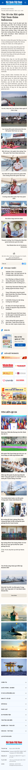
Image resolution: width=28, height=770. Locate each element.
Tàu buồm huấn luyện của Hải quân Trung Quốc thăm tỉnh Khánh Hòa (12, 499)
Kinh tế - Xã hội (5, 698)
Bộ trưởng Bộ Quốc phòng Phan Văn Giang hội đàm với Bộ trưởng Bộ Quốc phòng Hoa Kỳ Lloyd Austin (13, 521)
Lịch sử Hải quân (6, 736)
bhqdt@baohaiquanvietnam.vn (14, 259)
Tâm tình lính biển (6, 720)
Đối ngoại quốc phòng (7, 8)
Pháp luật (4, 709)
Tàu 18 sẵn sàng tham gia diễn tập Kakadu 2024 (11, 566)
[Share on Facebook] (23, 264)
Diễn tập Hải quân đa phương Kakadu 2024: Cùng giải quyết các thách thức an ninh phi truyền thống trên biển (13, 476)
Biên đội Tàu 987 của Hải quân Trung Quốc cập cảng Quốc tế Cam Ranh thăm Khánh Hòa (13, 589)
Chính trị (4, 682)
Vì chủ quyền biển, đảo (8, 693)
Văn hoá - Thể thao (7, 731)
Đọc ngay (20, 345)
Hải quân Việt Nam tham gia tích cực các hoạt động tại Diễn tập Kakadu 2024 (13, 454)
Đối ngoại (4, 704)
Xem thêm (14, 595)
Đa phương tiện (6, 714)
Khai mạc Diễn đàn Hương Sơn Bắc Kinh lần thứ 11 (13, 433)
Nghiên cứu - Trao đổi (7, 725)
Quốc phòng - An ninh (7, 687)
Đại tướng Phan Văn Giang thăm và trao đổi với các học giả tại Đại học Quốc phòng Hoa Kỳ (13, 544)
